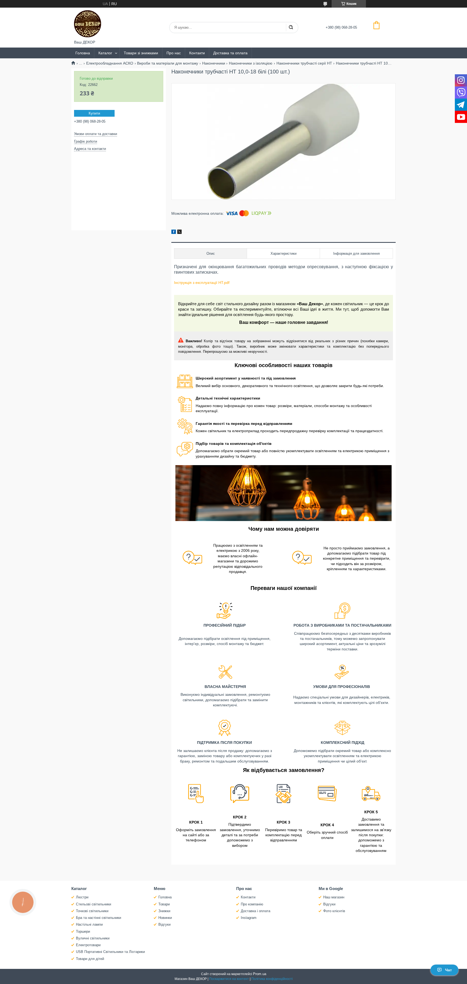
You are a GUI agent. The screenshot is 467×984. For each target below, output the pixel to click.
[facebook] (173, 232)
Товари (164, 904)
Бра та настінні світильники (98, 918)
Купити (94, 113)
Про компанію (252, 904)
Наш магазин (333, 897)
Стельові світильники (93, 904)
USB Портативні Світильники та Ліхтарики (110, 952)
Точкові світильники (92, 911)
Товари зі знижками (141, 53)
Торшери (83, 931)
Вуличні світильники (92, 938)
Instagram (248, 918)
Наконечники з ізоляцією (250, 63)
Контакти (197, 53)
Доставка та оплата (230, 53)
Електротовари (88, 945)
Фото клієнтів (334, 911)
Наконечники (213, 63)
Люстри (82, 897)
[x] (179, 232)
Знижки (164, 911)
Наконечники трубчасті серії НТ (304, 63)
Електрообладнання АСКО (109, 63)
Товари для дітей (90, 959)
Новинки (165, 918)
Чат (448, 970)
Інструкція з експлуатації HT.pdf (201, 282)
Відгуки (164, 924)
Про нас (173, 53)
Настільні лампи (89, 924)
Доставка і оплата (255, 911)
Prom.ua (259, 974)
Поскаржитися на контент (229, 979)
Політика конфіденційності (272, 979)
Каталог (105, 53)
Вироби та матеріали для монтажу (167, 63)
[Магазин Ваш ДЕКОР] (87, 23)
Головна (82, 53)
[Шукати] (291, 27)
